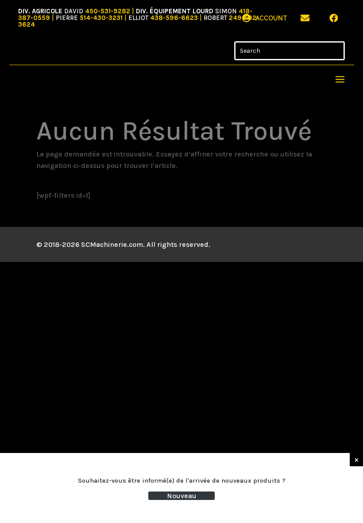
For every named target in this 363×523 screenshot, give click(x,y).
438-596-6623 (174, 18)
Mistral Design (275, 244)
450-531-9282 (107, 11)
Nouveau (182, 496)
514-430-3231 (101, 18)
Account (271, 18)
